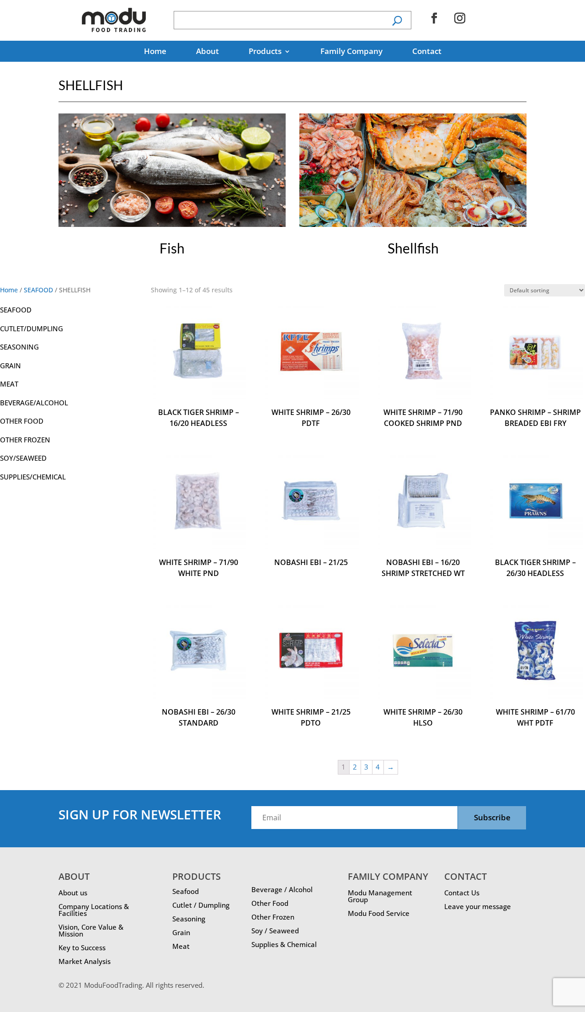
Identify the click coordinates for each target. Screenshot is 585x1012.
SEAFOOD (38, 289)
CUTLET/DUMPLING (31, 328)
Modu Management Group (380, 896)
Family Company (351, 52)
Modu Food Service (379, 913)
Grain (181, 932)
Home (155, 52)
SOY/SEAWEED (23, 458)
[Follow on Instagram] (460, 18)
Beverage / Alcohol (282, 889)
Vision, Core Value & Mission (90, 930)
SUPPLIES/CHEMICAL (33, 476)
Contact (426, 52)
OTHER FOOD (21, 420)
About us (72, 892)
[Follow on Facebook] (434, 18)
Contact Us (461, 892)
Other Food (269, 903)
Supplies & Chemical (284, 944)
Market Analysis (84, 961)
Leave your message (477, 906)
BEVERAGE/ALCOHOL (34, 402)
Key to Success (82, 947)
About (207, 52)
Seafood (185, 891)
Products (265, 52)
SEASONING (19, 346)
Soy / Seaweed (275, 930)
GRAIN (10, 365)
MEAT (9, 383)
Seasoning (188, 918)
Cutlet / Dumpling (200, 905)
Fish (172, 248)
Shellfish (413, 248)
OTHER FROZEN (25, 439)
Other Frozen (272, 916)
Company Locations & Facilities (93, 910)
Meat (181, 946)
